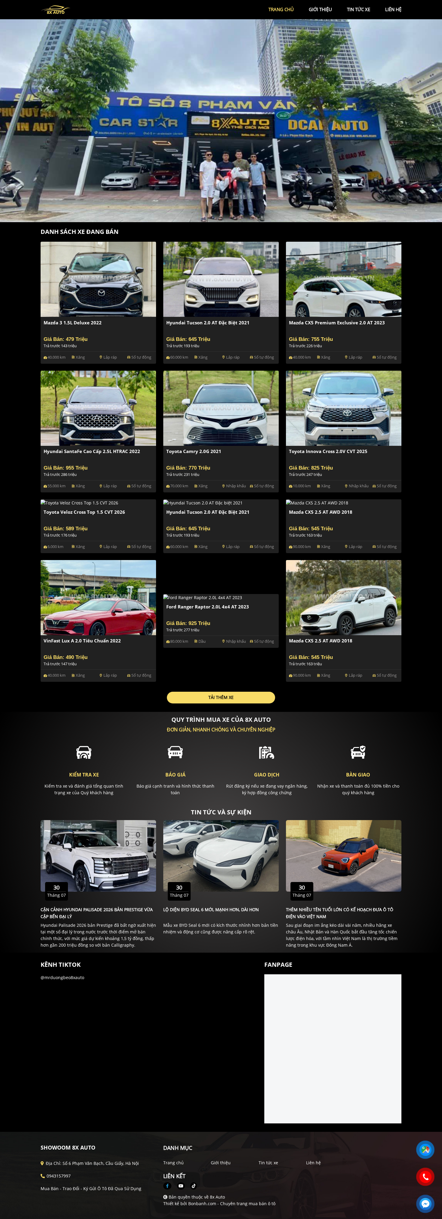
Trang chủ (173, 1162)
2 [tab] (224, 213)
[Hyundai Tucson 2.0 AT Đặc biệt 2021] (221, 279)
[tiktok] (191, 1186)
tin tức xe (358, 9)
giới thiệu (320, 9)
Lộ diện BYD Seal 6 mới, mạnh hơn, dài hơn (211, 909)
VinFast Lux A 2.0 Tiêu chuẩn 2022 (82, 641)
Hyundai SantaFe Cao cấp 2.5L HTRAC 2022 (92, 451)
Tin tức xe (268, 1162)
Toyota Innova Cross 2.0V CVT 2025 (328, 451)
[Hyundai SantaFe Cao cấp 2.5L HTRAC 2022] (98, 407)
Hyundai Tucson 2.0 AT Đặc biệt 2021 (208, 323)
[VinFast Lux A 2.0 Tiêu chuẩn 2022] (98, 597)
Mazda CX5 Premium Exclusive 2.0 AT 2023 (337, 323)
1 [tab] (218, 213)
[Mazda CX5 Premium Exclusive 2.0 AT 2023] (343, 279)
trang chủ (281, 9)
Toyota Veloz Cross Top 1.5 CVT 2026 (84, 512)
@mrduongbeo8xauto (62, 977)
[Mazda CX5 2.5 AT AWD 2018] (317, 502)
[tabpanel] (221, 120)
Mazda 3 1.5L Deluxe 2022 (73, 323)
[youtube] (181, 1186)
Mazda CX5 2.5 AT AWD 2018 (320, 512)
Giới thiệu (221, 1162)
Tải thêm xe (221, 697)
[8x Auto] (74, 9)
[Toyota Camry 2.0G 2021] (221, 407)
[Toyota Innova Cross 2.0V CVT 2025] (343, 407)
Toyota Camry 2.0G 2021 (193, 451)
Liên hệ (313, 1162)
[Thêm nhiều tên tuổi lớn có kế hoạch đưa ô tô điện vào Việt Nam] (343, 855)
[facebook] (169, 1186)
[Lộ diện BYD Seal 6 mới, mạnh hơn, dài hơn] (221, 855)
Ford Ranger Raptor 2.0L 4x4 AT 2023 (207, 607)
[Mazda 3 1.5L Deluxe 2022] (98, 279)
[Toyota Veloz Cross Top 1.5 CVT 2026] (79, 502)
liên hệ (393, 9)
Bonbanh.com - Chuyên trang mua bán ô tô (231, 1203)
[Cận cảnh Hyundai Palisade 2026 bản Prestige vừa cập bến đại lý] (98, 855)
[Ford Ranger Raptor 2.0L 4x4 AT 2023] (202, 597)
